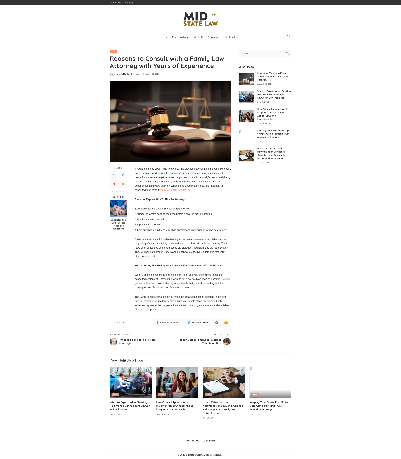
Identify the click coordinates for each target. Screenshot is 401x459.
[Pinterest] (113, 184)
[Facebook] (113, 175)
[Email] (123, 184)
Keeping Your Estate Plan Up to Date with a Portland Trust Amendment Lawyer (273, 133)
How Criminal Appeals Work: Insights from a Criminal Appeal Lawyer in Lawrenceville (175, 406)
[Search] (288, 37)
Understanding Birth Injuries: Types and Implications (118, 224)
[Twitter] (123, 175)
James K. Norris (122, 74)
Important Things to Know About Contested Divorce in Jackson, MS (272, 76)
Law (113, 51)
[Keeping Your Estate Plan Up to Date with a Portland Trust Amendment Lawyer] (246, 136)
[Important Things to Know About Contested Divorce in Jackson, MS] (246, 79)
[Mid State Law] (200, 18)
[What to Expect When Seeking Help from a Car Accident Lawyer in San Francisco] (246, 97)
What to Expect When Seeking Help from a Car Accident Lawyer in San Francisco (274, 94)
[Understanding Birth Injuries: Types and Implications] (118, 208)
